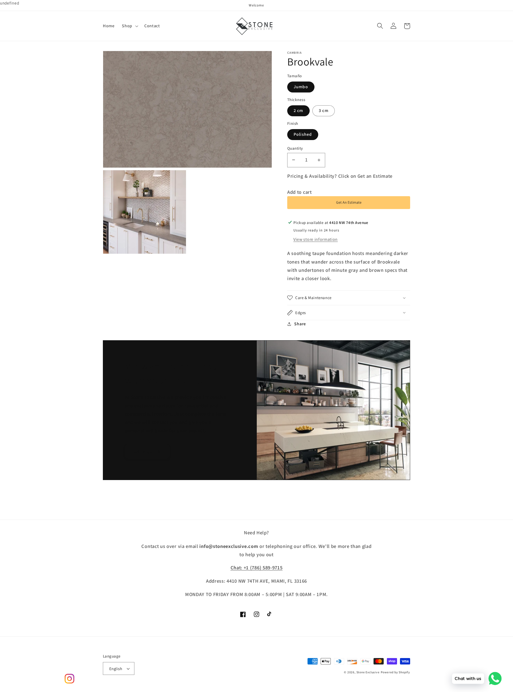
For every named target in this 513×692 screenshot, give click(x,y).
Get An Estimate (349, 202)
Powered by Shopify (395, 672)
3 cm (323, 110)
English (115, 668)
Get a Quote (147, 451)
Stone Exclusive (368, 672)
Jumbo (301, 87)
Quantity (295, 147)
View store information (315, 239)
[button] (129, 26)
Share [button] (300, 324)
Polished (303, 134)
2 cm (298, 110)
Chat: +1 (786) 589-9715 (257, 567)
